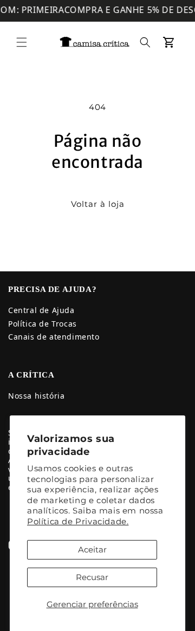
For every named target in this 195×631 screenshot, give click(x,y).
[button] (22, 42)
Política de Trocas (42, 323)
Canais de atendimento (54, 336)
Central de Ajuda (41, 310)
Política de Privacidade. (77, 521)
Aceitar (92, 549)
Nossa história (36, 396)
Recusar (92, 577)
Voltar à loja (98, 204)
